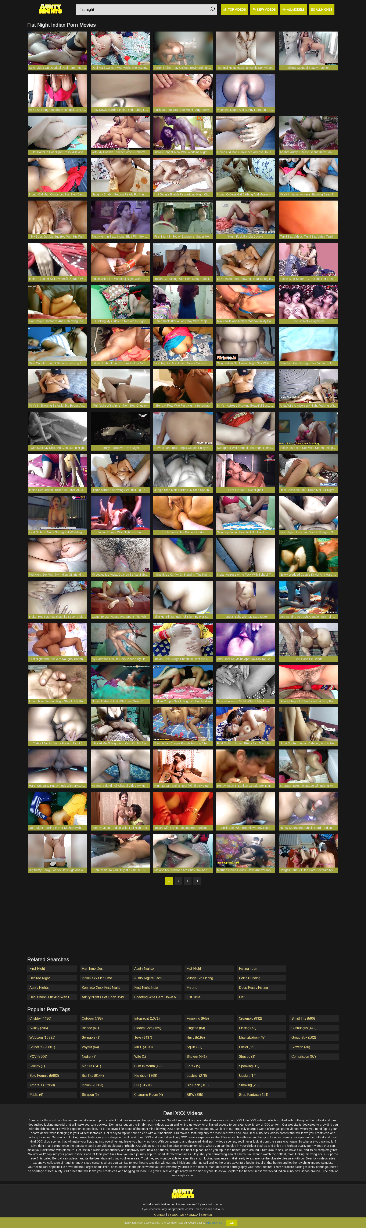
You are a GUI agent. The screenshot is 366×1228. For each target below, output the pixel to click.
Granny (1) (37, 1066)
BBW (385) (195, 1094)
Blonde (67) (90, 1028)
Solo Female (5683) (44, 1075)
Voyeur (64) (90, 1047)
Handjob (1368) (145, 1075)
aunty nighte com (148, 978)
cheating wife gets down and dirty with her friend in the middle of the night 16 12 (158, 997)
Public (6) (36, 1094)
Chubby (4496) (40, 1018)
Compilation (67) (303, 1056)
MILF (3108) (143, 1047)
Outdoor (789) (92, 1018)
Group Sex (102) (303, 1037)
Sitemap (206, 1214)
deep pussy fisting (253, 987)
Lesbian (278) (197, 1075)
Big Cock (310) (198, 1085)
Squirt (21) (194, 1047)
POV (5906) (38, 1056)
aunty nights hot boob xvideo (105, 997)
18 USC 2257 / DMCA (183, 1214)
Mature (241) (91, 1066)
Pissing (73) (247, 1028)
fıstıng (192, 987)
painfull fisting (249, 978)
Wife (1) (140, 1056)
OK (232, 1222)
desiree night (39, 978)
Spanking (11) (249, 1066)
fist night (194, 968)
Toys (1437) (143, 1037)
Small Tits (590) (303, 1018)
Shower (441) (197, 1056)
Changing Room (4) (148, 1094)
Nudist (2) (89, 1056)
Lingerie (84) (196, 1028)
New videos (266, 9)
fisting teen (248, 968)
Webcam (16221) (42, 1037)
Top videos (237, 9)
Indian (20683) (92, 1085)
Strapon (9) (90, 1094)
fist (242, 997)
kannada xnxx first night (101, 987)
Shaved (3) (247, 1056)
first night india (146, 987)
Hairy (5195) (196, 1037)
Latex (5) (193, 1066)
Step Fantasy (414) (253, 1094)
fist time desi (92, 968)
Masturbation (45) (252, 1037)
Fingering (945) (198, 1018)
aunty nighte (144, 968)
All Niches (324, 9)
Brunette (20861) (42, 1047)
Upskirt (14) (247, 1075)
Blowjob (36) (300, 1047)
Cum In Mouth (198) (149, 1066)
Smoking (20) (249, 1085)
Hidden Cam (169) (147, 1028)
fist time (194, 997)
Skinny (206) (38, 1028)
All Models (296, 9)
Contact (159, 1214)
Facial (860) (247, 1047)
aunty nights (39, 987)
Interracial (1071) (147, 1018)
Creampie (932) (250, 1018)
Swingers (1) (91, 1037)
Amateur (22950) (42, 1085)
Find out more (214, 1222)
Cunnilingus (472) (303, 1028)
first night (37, 968)
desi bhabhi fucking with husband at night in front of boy (53, 997)
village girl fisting (200, 978)
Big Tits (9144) (93, 1075)
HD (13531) (143, 1085)
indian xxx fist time (97, 978)
